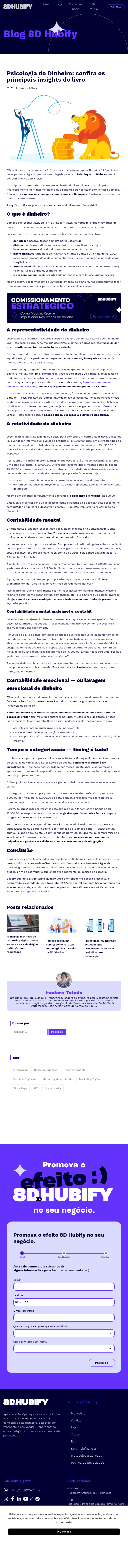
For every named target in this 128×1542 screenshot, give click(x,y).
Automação (20, 1070)
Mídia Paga (20, 1088)
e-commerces (48, 373)
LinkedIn (42, 891)
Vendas (76, 1420)
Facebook (13, 891)
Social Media (53, 1088)
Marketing (78, 1413)
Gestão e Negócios (24, 1079)
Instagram (27, 891)
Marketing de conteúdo (57, 1079)
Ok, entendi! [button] (64, 1531)
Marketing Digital (90, 1079)
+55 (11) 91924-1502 (25, 1490)
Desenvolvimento (75, 1070)
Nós (74, 1427)
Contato (116, 6)
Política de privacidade (87, 1462)
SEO (35, 1088)
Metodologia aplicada (86, 1455)
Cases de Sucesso (45, 1070)
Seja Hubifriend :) (83, 1448)
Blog (74, 1441)
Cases (75, 1434)
